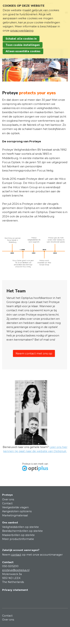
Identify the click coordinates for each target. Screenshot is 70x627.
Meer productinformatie (18, 539)
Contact (7, 503)
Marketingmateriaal (15, 515)
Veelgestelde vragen (15, 507)
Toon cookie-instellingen (23, 45)
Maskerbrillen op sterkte (18, 535)
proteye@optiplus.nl (15, 570)
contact (16, 554)
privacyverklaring (21, 30)
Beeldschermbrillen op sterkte (22, 531)
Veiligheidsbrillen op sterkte (20, 527)
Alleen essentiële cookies (23, 51)
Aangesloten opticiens (17, 511)
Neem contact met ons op (34, 353)
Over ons (8, 499)
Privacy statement (15, 590)
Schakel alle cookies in (21, 38)
